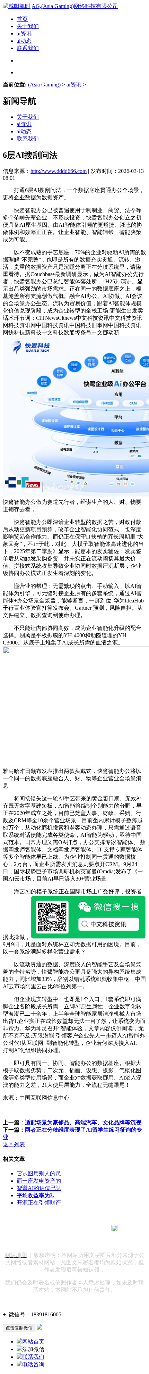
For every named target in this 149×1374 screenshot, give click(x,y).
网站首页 (33, 1341)
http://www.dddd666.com (58, 171)
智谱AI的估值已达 (39, 1188)
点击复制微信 (19, 1328)
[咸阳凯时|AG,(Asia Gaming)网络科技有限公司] (60, 6)
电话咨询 (33, 1364)
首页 (22, 19)
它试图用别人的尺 (39, 1173)
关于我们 (28, 26)
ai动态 (24, 41)
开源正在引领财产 (39, 1203)
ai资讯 (24, 33)
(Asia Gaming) (44, 85)
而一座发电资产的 (39, 1181)
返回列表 (14, 1144)
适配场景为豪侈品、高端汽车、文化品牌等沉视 (83, 1122)
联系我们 (28, 48)
